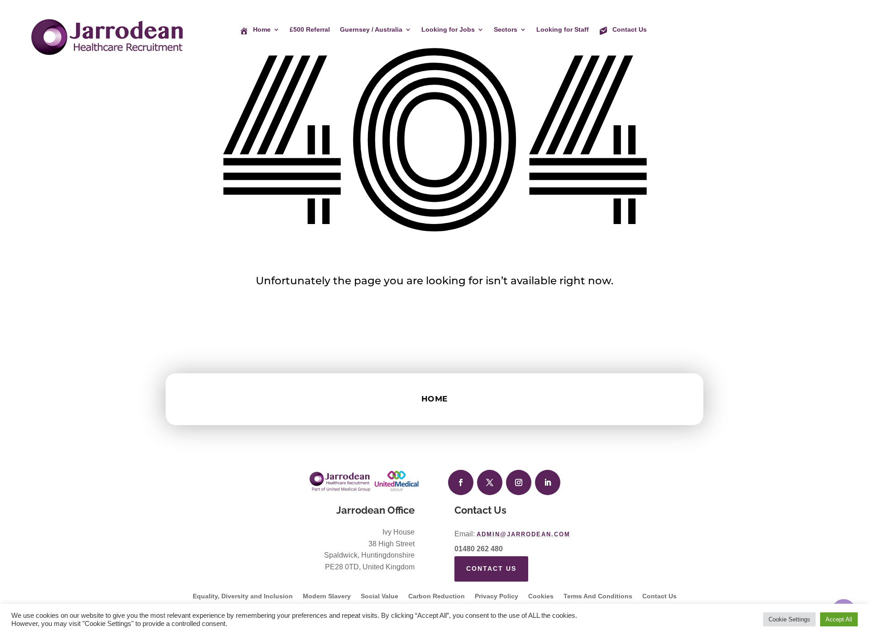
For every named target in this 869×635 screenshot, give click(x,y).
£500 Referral (310, 29)
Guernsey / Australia (371, 29)
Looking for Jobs (448, 29)
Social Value (379, 596)
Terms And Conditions (597, 596)
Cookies (541, 596)
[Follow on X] (489, 482)
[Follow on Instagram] (518, 482)
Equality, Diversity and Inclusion (243, 596)
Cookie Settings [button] (789, 619)
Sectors (505, 29)
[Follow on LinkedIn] (547, 482)
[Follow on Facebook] (460, 482)
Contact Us (491, 568)
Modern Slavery (327, 596)
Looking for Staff (562, 29)
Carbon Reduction (436, 596)
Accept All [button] (839, 619)
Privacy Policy (496, 596)
